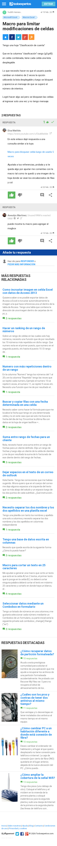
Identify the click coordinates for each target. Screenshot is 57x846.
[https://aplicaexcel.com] (50, 134)
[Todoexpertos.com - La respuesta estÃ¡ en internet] (20, 3)
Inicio (3, 826)
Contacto (39, 826)
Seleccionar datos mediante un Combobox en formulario (23, 605)
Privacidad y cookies (18, 828)
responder (27, 261)
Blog (31, 826)
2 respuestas (14, 318)
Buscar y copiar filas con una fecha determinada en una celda (25, 403)
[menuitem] (12, 37)
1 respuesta (13, 356)
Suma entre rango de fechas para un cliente (26, 438)
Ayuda (25, 826)
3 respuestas (14, 462)
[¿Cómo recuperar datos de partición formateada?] (28, 669)
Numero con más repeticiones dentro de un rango (27, 368)
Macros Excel (29, 17)
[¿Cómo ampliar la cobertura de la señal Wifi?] (28, 792)
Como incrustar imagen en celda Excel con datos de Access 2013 (28, 291)
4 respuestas (14, 593)
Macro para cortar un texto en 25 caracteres (24, 566)
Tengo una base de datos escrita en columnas (26, 541)
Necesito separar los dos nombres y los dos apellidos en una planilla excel (28, 509)
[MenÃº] (4, 4)
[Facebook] (21, 833)
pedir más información (21, 264)
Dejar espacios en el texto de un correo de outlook (28, 473)
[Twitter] (17, 833)
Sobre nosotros (14, 826)
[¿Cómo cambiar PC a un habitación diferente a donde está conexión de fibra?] (28, 748)
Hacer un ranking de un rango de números (24, 329)
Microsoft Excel (10, 17)
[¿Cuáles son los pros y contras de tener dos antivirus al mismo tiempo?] (28, 708)
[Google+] (26, 833)
